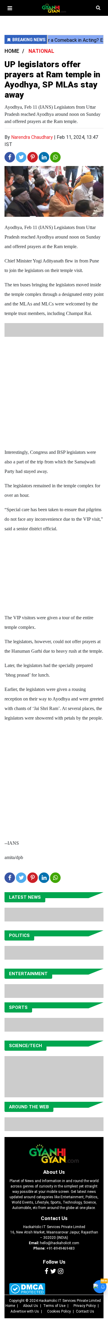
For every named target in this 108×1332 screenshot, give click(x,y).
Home (10, 1306)
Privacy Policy (85, 1306)
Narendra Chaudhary (32, 137)
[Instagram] (60, 1271)
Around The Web (29, 1107)
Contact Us (54, 1218)
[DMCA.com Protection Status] (27, 1289)
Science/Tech (25, 1045)
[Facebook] (46, 1271)
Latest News (25, 897)
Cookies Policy (59, 1311)
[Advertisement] (54, 390)
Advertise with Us (24, 1311)
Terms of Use (54, 1306)
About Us (54, 1172)
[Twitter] (53, 1271)
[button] (10, 8)
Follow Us (54, 1262)
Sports (18, 1007)
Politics (19, 935)
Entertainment (28, 973)
